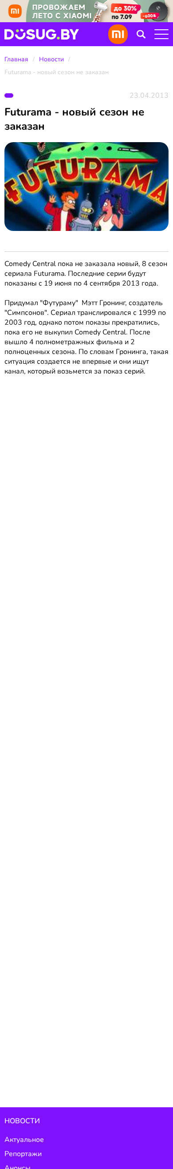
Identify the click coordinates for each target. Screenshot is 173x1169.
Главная (16, 59)
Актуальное (24, 1140)
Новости (51, 59)
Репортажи (23, 1154)
